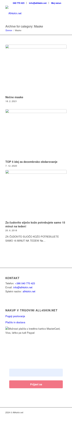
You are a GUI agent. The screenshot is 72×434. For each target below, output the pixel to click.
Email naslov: (18, 365)
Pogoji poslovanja (15, 316)
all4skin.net (29, 291)
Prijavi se (36, 384)
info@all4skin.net (22, 287)
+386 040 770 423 (25, 283)
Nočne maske (14, 97)
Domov (9, 30)
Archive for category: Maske (24, 26)
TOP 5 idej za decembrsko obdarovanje (31, 162)
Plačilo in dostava (15, 322)
